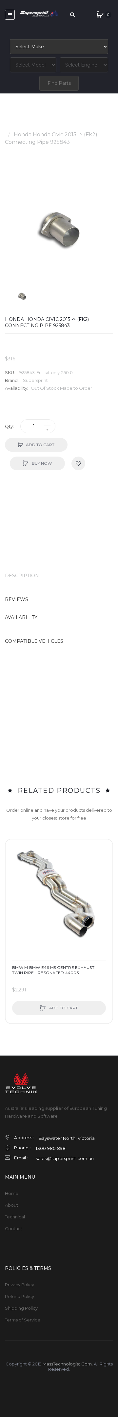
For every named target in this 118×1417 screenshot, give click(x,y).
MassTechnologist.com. (68, 1363)
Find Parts (59, 83)
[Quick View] (14, 872)
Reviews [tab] (16, 599)
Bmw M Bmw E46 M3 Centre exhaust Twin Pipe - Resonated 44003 (53, 970)
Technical (15, 1216)
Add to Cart (40, 444)
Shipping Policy (21, 1308)
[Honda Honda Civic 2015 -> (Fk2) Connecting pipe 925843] (22, 296)
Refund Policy (19, 1296)
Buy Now (41, 463)
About (11, 1205)
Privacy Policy (19, 1284)
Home (13, 127)
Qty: (9, 426)
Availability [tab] (21, 617)
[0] (100, 14)
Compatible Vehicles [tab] (34, 641)
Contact (13, 1228)
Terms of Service (22, 1319)
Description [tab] (22, 576)
